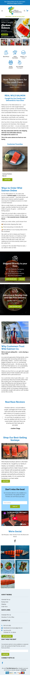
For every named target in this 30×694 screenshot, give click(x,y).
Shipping (3, 604)
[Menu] (2, 10)
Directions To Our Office (7, 617)
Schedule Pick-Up (6, 614)
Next (29, 164)
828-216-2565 (7, 625)
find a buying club (15, 306)
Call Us (21, 279)
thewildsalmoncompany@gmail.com (12, 628)
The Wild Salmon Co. (12, 668)
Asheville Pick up (5, 599)
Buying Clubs (4, 602)
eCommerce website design (11, 670)
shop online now (11, 279)
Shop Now (6, 481)
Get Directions (7, 636)
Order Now (4, 606)
